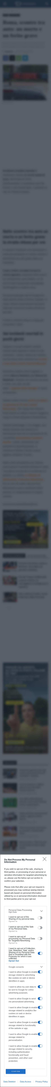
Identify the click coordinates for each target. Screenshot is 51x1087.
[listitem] (25, 911)
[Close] (45, 860)
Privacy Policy (41, 1081)
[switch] (40, 917)
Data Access (25, 1081)
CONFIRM (15, 1071)
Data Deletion (9, 1081)
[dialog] (25, 970)
